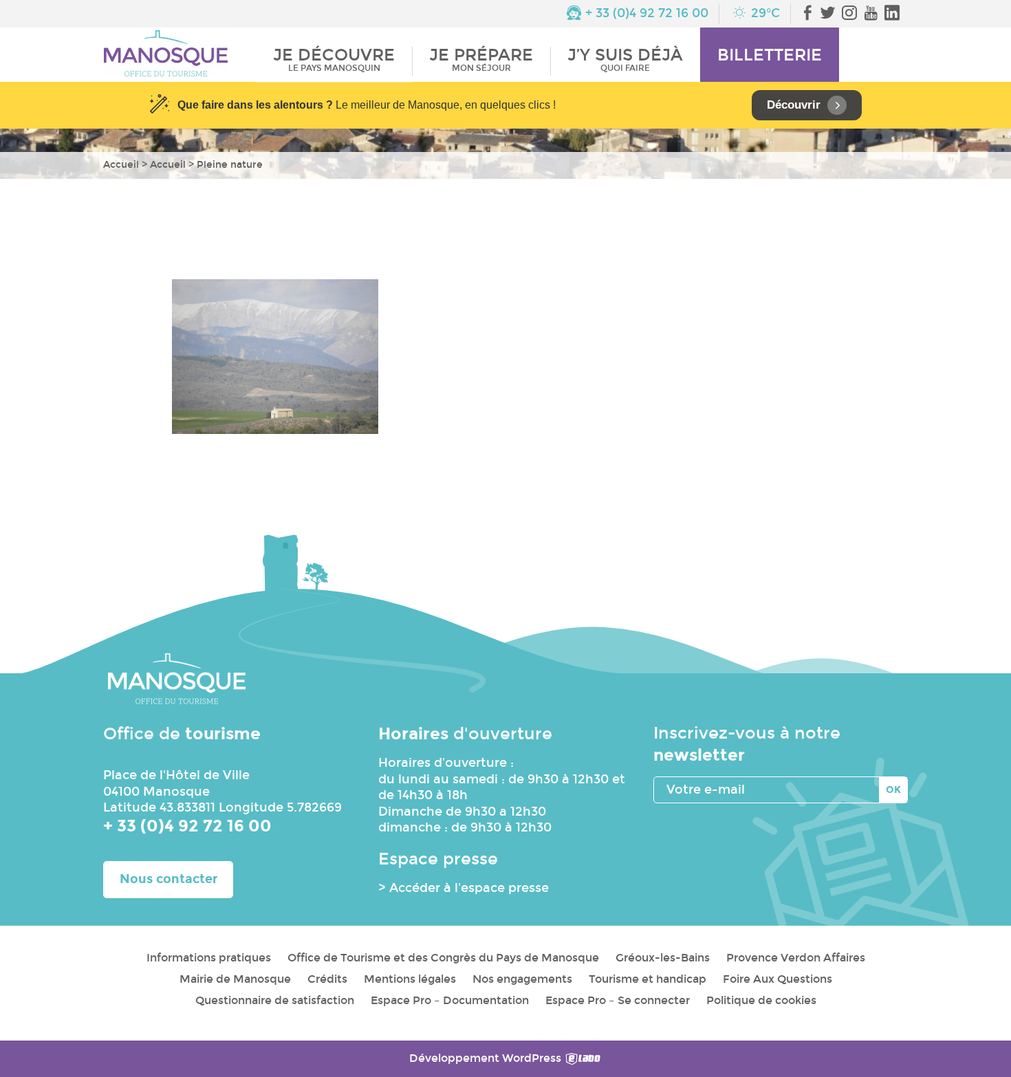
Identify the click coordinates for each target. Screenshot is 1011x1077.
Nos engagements (522, 979)
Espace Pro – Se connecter (617, 1000)
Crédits (327, 979)
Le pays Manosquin (334, 59)
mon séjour (481, 59)
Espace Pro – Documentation (450, 1000)
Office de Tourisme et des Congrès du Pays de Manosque (443, 957)
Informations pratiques (208, 957)
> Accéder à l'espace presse (463, 887)
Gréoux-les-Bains (663, 957)
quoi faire (625, 59)
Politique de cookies (761, 1000)
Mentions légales (410, 979)
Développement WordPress (486, 1058)
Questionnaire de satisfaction (274, 1000)
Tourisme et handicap (647, 979)
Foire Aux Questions (777, 979)
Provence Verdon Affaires (795, 957)
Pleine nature (230, 165)
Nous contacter (168, 878)
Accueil (121, 165)
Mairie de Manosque (235, 979)
